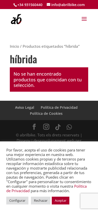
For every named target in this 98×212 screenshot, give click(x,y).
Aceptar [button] (60, 200)
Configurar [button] (17, 200)
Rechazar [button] (40, 200)
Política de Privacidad (59, 107)
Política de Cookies (46, 113)
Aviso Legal (24, 107)
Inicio (14, 46)
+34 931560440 (29, 4)
